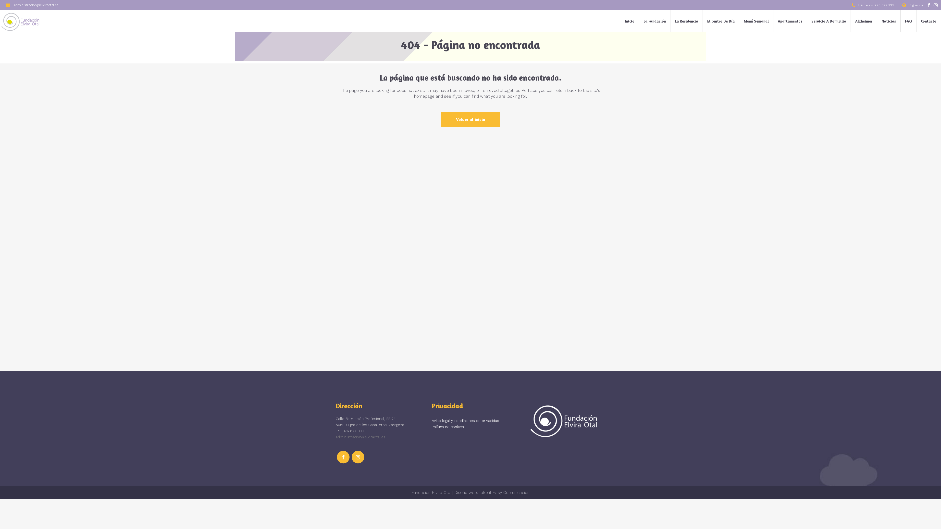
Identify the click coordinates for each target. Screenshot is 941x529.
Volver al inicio (470, 119)
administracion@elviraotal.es (360, 437)
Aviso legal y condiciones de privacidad (465, 421)
